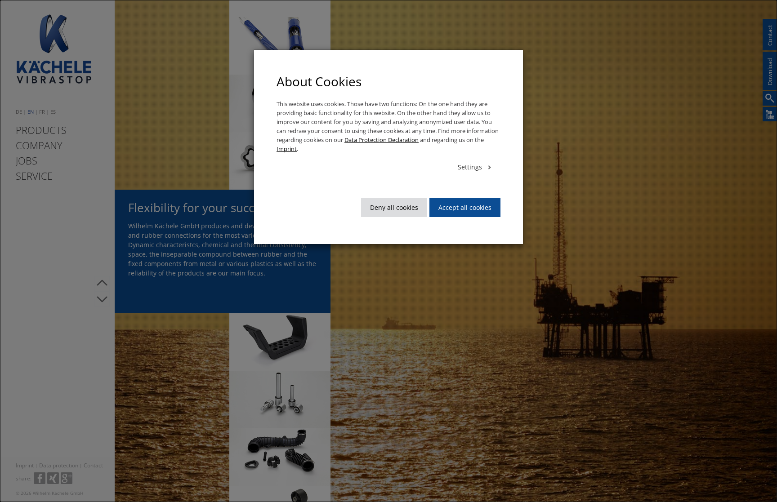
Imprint (287, 149)
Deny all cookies (394, 207)
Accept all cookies (464, 207)
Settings (471, 167)
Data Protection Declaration (381, 140)
